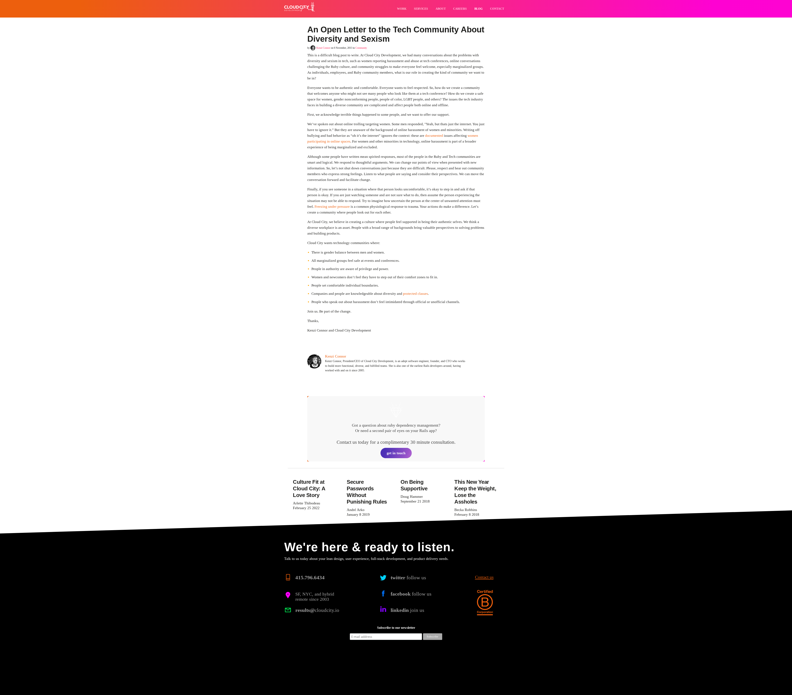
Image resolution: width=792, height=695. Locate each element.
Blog (478, 8)
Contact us (484, 577)
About (441, 8)
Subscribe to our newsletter (396, 627)
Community (361, 47)
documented (434, 136)
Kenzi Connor (323, 47)
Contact (497, 8)
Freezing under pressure (332, 207)
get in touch (396, 453)
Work (402, 8)
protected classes (415, 294)
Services (421, 8)
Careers (460, 8)
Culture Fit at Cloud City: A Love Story (309, 488)
